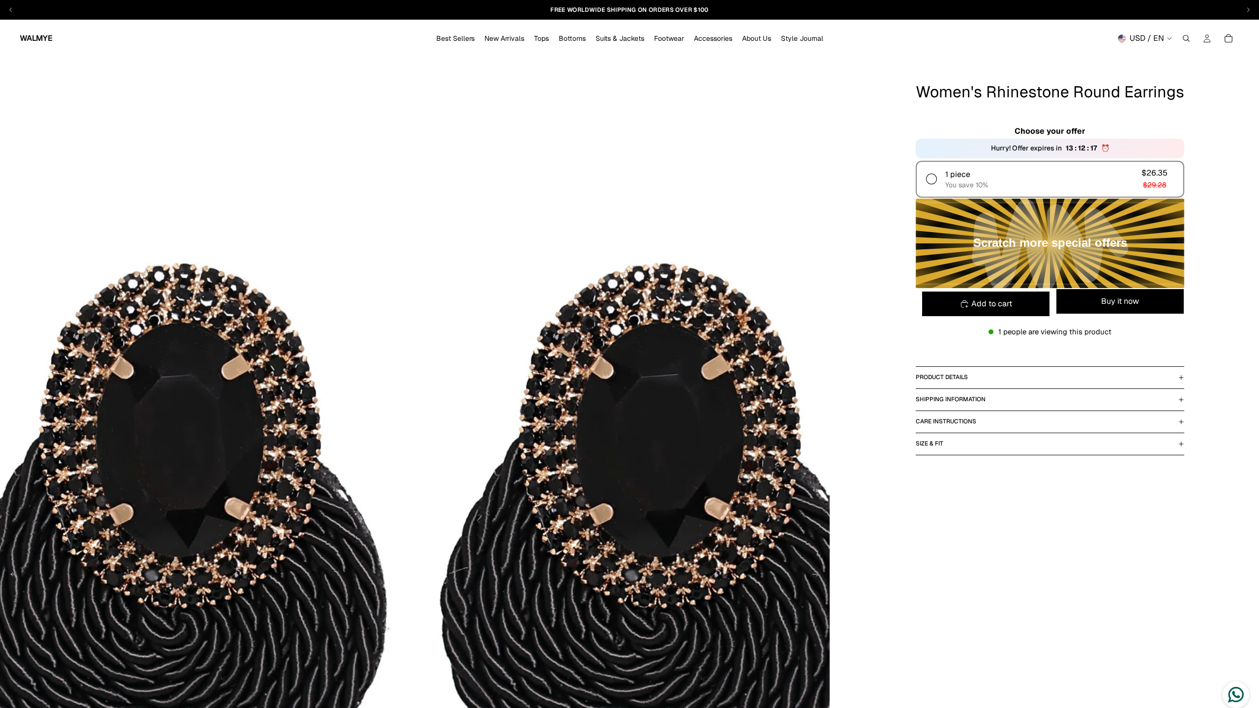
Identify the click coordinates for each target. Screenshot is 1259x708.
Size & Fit (929, 443)
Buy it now (1120, 301)
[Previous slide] (11, 576)
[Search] (1186, 38)
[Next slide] (819, 576)
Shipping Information (951, 399)
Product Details (942, 377)
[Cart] (1228, 38)
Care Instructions (946, 421)
